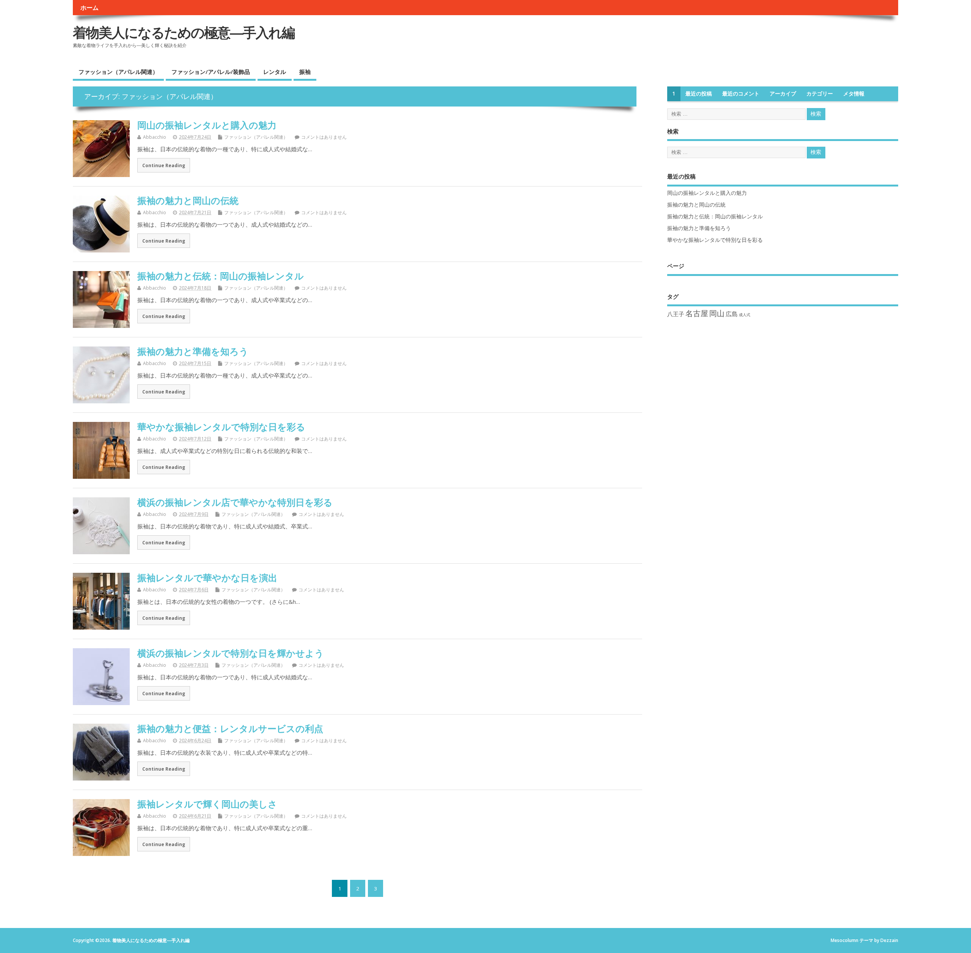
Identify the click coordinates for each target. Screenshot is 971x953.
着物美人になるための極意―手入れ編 (184, 32)
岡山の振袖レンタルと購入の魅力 (207, 125)
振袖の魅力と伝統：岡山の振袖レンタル (220, 276)
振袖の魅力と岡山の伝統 (188, 200)
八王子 (675, 314)
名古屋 (696, 313)
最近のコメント (740, 93)
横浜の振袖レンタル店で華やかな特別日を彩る (235, 502)
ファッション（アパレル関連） (118, 71)
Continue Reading (163, 165)
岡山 (716, 313)
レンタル (274, 71)
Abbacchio (154, 137)
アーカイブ (783, 93)
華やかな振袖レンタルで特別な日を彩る (221, 426)
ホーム (89, 7)
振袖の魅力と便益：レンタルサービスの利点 (230, 728)
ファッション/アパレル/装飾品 (210, 71)
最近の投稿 (698, 93)
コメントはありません (324, 137)
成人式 (744, 314)
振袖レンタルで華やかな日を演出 (207, 577)
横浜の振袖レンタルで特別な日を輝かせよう (230, 653)
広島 (732, 314)
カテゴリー (819, 93)
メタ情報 (853, 93)
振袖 (305, 71)
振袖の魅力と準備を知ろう (192, 351)
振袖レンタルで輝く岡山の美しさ (207, 804)
